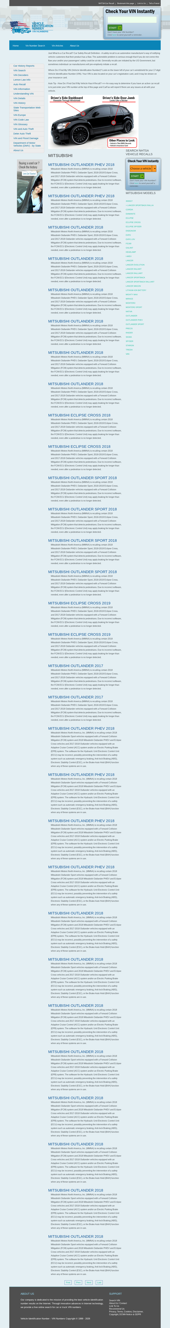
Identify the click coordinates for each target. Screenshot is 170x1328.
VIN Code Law (21, 119)
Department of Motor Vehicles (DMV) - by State (27, 144)
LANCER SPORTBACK (135, 277)
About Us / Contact (118, 1303)
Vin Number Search (35, 45)
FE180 (128, 243)
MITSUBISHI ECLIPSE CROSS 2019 (79, 603)
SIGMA (129, 337)
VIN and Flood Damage (25, 138)
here (114, 35)
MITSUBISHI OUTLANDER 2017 (75, 666)
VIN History (19, 103)
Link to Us (141, 3)
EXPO (128, 235)
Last (99, 1282)
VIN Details (19, 98)
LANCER (129, 260)
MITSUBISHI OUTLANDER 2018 (75, 227)
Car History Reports (23, 66)
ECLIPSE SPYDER (133, 226)
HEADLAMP (131, 252)
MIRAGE (129, 299)
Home (16, 45)
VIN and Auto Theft (23, 129)
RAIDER (129, 333)
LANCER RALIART (134, 269)
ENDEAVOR (131, 231)
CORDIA (129, 210)
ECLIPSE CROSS (133, 222)
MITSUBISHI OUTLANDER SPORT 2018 (82, 478)
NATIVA (129, 311)
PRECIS (129, 328)
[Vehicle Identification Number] (46, 27)
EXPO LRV (130, 239)
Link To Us (114, 1306)
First (68, 1282)
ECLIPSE (129, 218)
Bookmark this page (125, 3)
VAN (127, 354)
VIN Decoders (20, 75)
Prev (78, 1282)
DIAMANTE (130, 214)
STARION (130, 345)
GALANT (129, 248)
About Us (74, 45)
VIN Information (21, 89)
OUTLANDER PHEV (134, 320)
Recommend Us (116, 1309)
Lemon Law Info (21, 79)
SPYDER (129, 341)
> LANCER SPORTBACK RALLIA (140, 205)
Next (89, 1282)
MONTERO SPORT (134, 307)
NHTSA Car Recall (106, 3)
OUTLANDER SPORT (135, 324)
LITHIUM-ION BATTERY (136, 290)
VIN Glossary (20, 124)
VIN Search (19, 70)
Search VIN (114, 1300)
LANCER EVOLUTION (135, 265)
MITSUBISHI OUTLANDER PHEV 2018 (81, 165)
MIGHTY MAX (132, 294)
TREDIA (129, 350)
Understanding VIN (23, 93)
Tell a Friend (154, 3)
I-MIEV (128, 256)
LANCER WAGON (133, 286)
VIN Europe (19, 115)
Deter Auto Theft (22, 133)
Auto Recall (19, 84)
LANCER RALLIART (134, 273)
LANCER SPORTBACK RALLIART (140, 282)
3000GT (129, 201)
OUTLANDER (131, 316)
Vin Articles (57, 45)
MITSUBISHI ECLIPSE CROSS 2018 (79, 415)
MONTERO (130, 303)
